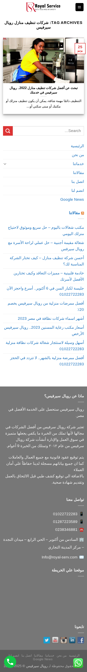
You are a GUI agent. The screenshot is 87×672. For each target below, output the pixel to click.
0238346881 (66, 529)
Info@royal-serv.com (59, 557)
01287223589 (65, 521)
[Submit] (8, 131)
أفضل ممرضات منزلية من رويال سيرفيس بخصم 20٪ (46, 306)
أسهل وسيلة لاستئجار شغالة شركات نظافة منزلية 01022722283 (45, 345)
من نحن (78, 154)
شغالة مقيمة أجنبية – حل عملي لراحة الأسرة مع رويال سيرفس (46, 245)
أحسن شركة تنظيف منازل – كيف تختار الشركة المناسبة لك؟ (47, 260)
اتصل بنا (77, 181)
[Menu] (79, 7)
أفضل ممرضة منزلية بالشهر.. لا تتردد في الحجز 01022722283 (47, 360)
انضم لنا (77, 190)
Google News (72, 199)
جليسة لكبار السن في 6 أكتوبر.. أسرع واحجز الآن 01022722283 (45, 291)
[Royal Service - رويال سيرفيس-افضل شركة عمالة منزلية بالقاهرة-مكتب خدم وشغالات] (43, 7)
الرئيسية (77, 146)
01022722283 (65, 514)
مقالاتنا (78, 172)
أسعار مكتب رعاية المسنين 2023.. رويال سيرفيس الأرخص (44, 330)
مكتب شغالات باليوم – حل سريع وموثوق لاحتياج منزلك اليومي (46, 230)
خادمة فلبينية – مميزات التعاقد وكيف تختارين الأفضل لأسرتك (49, 276)
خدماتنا (78, 163)
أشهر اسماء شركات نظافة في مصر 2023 (51, 318)
